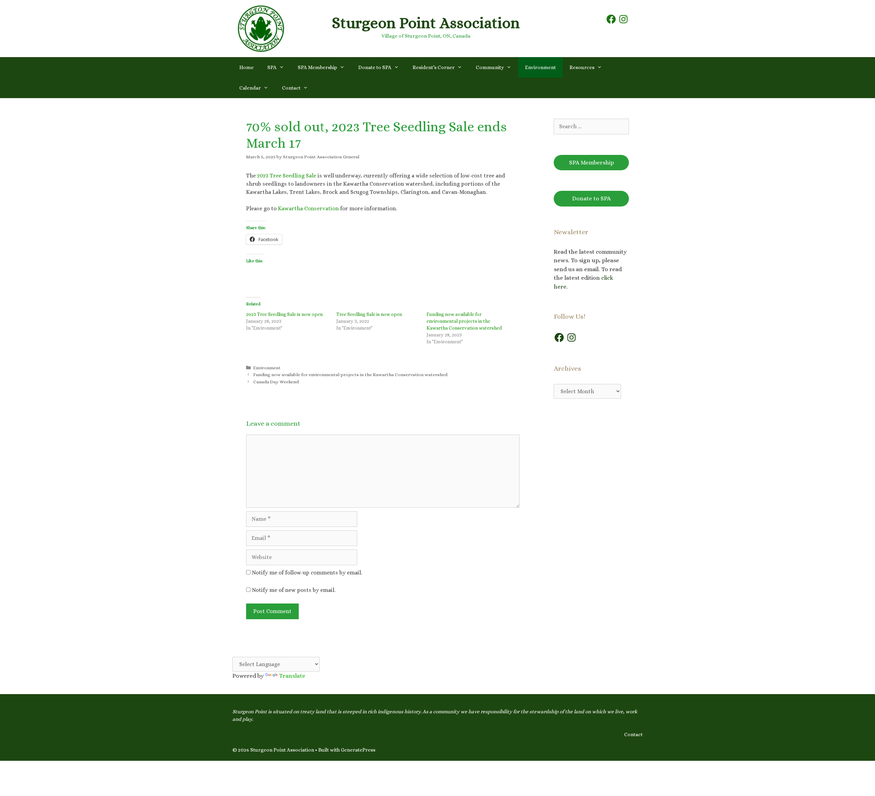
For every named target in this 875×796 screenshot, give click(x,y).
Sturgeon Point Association (426, 23)
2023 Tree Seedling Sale (286, 175)
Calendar (250, 88)
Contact (291, 88)
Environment (540, 67)
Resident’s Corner (434, 67)
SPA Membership (317, 67)
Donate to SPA (374, 67)
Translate (292, 676)
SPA (272, 67)
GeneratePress (358, 750)
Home (246, 67)
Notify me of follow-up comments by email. (307, 572)
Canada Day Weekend (276, 381)
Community (490, 67)
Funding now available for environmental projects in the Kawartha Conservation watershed (464, 321)
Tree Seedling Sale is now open (369, 314)
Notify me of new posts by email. (293, 590)
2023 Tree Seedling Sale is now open (284, 314)
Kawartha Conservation (308, 208)
